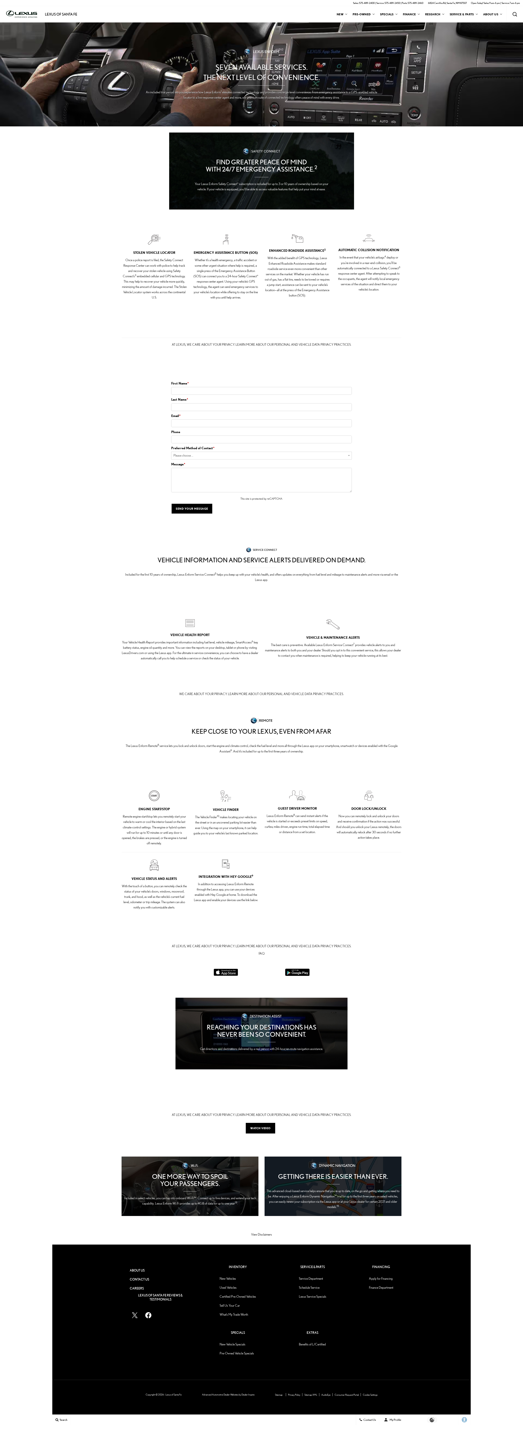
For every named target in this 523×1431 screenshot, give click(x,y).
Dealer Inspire (248, 1394)
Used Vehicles (228, 1287)
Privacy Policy (294, 1394)
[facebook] (148, 1315)
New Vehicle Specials (232, 1344)
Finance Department (381, 1287)
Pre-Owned (362, 14)
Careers (137, 1288)
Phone (175, 432)
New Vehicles (228, 1279)
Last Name (179, 399)
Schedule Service (309, 1287)
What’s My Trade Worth (234, 1314)
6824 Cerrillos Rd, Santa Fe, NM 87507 (447, 2)
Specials (387, 14)
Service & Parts (462, 14)
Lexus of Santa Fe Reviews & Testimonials (160, 1297)
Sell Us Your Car (230, 1305)
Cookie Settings (370, 1394)
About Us (490, 14)
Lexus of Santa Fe (173, 1394)
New (340, 14)
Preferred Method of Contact (193, 448)
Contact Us (139, 1279)
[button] (515, 14)
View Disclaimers (261, 1234)
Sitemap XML (310, 1394)
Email (176, 416)
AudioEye (326, 1394)
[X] (135, 1315)
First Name (180, 383)
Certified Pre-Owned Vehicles (238, 1296)
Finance (409, 14)
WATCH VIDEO (260, 1128)
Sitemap (279, 1394)
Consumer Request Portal (347, 1394)
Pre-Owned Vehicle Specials (237, 1353)
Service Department (311, 1279)
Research (432, 14)
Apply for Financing (381, 1279)
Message (178, 464)
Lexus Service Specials (312, 1296)
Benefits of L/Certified (312, 1344)
